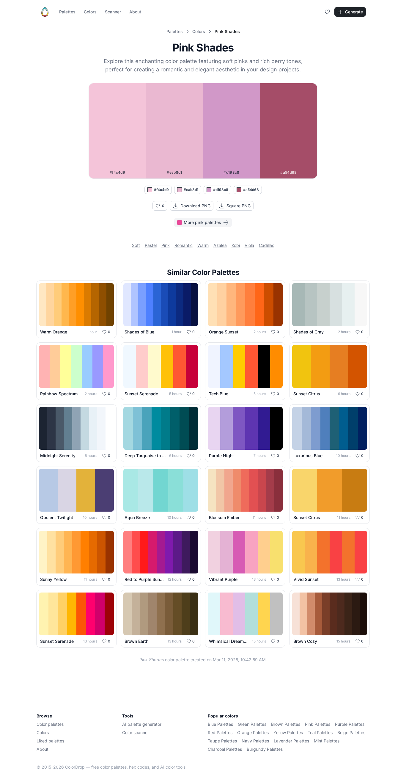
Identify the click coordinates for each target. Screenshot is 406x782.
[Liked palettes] (327, 12)
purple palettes (349, 724)
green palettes (252, 724)
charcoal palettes (225, 749)
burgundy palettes (265, 749)
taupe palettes (222, 740)
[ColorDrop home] (45, 12)
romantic (183, 245)
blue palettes (220, 724)
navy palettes (255, 740)
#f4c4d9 (161, 189)
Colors (90, 11)
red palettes (220, 732)
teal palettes (320, 732)
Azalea (220, 245)
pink (165, 245)
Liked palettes (50, 740)
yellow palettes (288, 732)
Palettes (67, 11)
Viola (249, 245)
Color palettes (50, 724)
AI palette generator (141, 724)
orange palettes (253, 732)
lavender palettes (291, 740)
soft (136, 245)
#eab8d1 (191, 189)
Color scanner (135, 732)
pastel (151, 245)
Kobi (236, 245)
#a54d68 (251, 189)
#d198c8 (220, 189)
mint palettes (326, 740)
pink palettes (317, 724)
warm (203, 245)
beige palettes (351, 732)
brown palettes (285, 724)
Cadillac (266, 245)
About (135, 11)
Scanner (113, 11)
